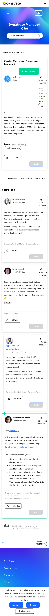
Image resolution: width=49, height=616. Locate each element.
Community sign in (38, 13)
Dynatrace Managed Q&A (13, 52)
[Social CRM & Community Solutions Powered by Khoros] (41, 543)
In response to (22, 352)
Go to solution (28, 72)
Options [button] (45, 52)
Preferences (24, 611)
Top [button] (3, 542)
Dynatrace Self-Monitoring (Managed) (21, 447)
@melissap (14, 431)
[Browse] (9, 13)
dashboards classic (19, 144)
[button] (16, 605)
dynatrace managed (12, 148)
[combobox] (24, 36)
